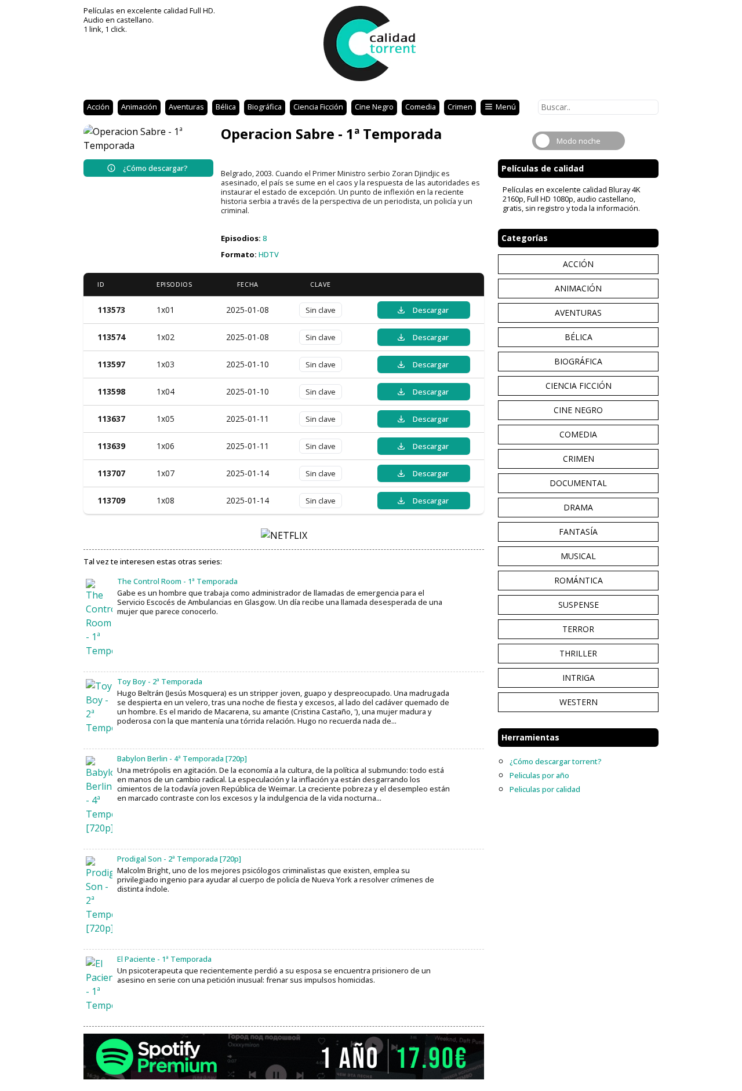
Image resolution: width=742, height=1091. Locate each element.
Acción (98, 106)
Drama (578, 507)
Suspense (578, 604)
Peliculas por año (539, 775)
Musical (578, 555)
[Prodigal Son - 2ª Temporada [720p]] (99, 895)
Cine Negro (374, 106)
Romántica (578, 580)
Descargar (431, 310)
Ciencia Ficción (318, 106)
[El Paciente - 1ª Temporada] (99, 984)
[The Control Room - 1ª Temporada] (99, 618)
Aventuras (186, 106)
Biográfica (265, 106)
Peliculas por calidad (545, 789)
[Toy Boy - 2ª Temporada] (99, 707)
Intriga (578, 677)
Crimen (460, 106)
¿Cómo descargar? (155, 168)
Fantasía (578, 531)
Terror (578, 628)
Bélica (226, 106)
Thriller (578, 653)
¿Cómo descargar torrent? (556, 761)
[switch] (578, 141)
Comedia (420, 106)
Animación (139, 106)
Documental (578, 482)
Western (578, 701)
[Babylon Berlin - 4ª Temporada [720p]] (99, 795)
